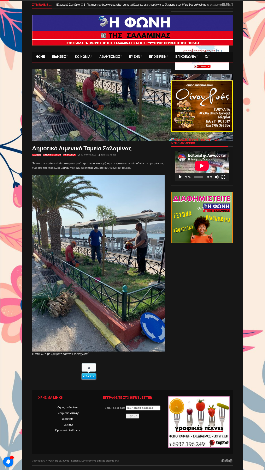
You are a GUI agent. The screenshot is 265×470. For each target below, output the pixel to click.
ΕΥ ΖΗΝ (134, 57)
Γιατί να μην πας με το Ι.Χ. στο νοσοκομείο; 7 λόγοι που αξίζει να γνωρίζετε (100, 4)
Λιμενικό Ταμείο (52, 155)
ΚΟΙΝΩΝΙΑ (82, 57)
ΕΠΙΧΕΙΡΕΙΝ (157, 57)
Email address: (115, 407)
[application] (202, 166)
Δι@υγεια (67, 418)
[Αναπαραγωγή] (180, 177)
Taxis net (68, 424)
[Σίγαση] (217, 177)
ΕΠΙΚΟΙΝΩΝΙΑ (185, 57)
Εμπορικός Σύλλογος (67, 430)
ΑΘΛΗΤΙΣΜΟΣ (109, 57)
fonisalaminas (108, 154)
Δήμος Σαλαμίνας (67, 407)
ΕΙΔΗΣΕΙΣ (59, 57)
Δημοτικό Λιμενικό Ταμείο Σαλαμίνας (82, 148)
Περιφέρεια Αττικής (68, 413)
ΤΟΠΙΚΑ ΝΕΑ (69, 155)
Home (40, 57)
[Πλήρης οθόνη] (223, 177)
